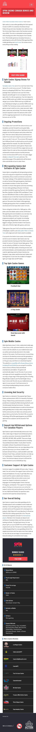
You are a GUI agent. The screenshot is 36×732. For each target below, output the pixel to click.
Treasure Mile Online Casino (20, 695)
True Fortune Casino (18, 673)
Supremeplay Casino (18, 709)
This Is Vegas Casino (18, 702)
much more (18, 42)
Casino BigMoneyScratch (19, 659)
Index (4, 21)
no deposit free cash (13, 157)
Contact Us (5, 716)
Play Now (18, 559)
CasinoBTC (15, 666)
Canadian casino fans (9, 86)
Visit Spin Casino (18, 75)
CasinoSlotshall (17, 681)
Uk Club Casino (17, 688)
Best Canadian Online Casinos (15, 21)
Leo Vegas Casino (17, 645)
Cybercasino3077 (17, 652)
